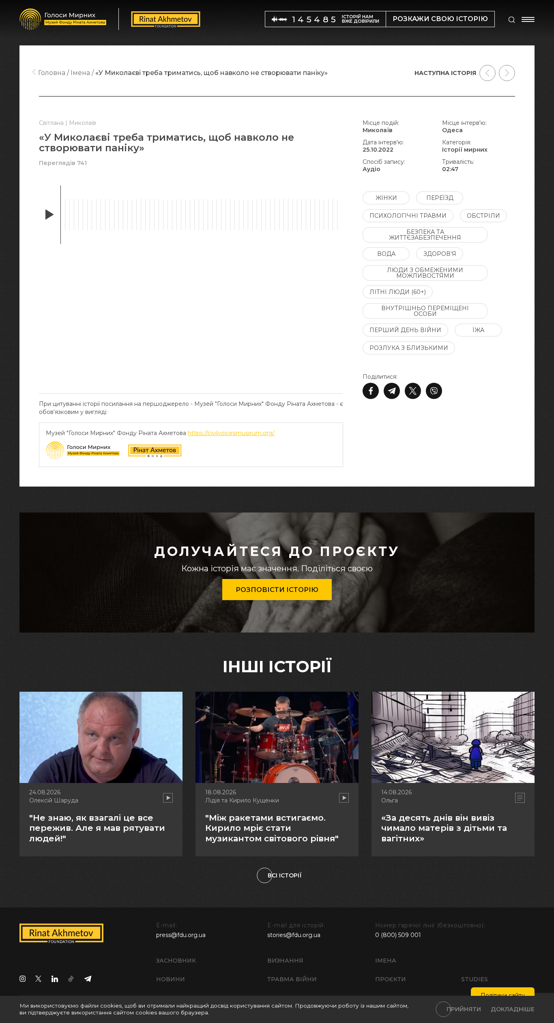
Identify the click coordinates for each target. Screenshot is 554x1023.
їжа (478, 330)
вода (386, 253)
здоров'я (439, 253)
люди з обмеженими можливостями (425, 272)
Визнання (285, 960)
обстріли (483, 215)
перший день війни (405, 330)
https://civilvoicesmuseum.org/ (231, 433)
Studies (474, 979)
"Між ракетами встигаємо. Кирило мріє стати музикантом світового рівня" (272, 828)
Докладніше (513, 1009)
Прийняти (464, 1009)
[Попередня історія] (487, 73)
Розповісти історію (277, 590)
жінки (386, 198)
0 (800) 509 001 (398, 935)
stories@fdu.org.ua (293, 935)
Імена (385, 960)
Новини (170, 979)
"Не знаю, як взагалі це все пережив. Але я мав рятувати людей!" (97, 828)
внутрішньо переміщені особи (425, 311)
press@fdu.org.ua (181, 935)
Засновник (176, 960)
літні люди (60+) (397, 292)
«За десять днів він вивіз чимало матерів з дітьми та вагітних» (444, 828)
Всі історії (285, 875)
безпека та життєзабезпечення (425, 234)
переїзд (439, 198)
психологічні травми (408, 215)
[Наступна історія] (507, 73)
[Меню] (528, 19)
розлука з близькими (408, 348)
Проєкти (390, 979)
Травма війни (292, 979)
